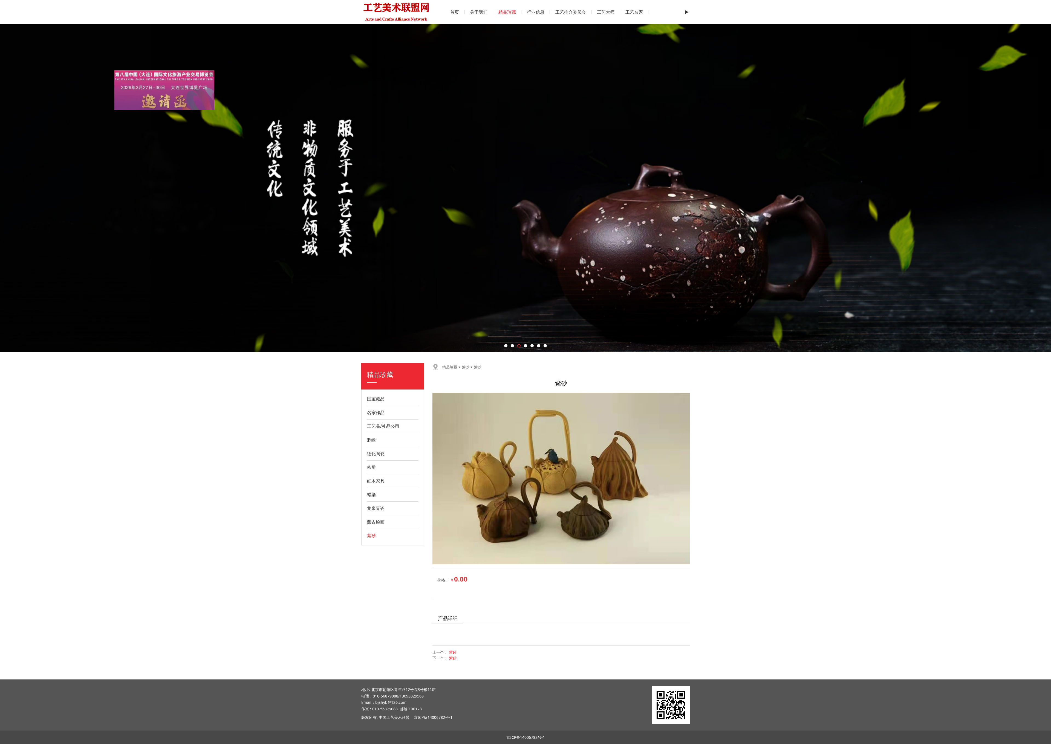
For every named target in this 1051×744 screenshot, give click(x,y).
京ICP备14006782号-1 (433, 717)
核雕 (371, 467)
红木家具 (376, 481)
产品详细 (448, 618)
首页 (454, 12)
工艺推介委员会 (570, 12)
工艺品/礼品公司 (383, 426)
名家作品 (376, 412)
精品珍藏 (507, 12)
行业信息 (535, 12)
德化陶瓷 (376, 454)
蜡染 (371, 495)
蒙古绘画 (376, 522)
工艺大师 (605, 12)
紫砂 (371, 536)
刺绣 (371, 440)
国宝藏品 (376, 399)
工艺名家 (634, 12)
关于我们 (478, 12)
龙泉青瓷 (376, 508)
